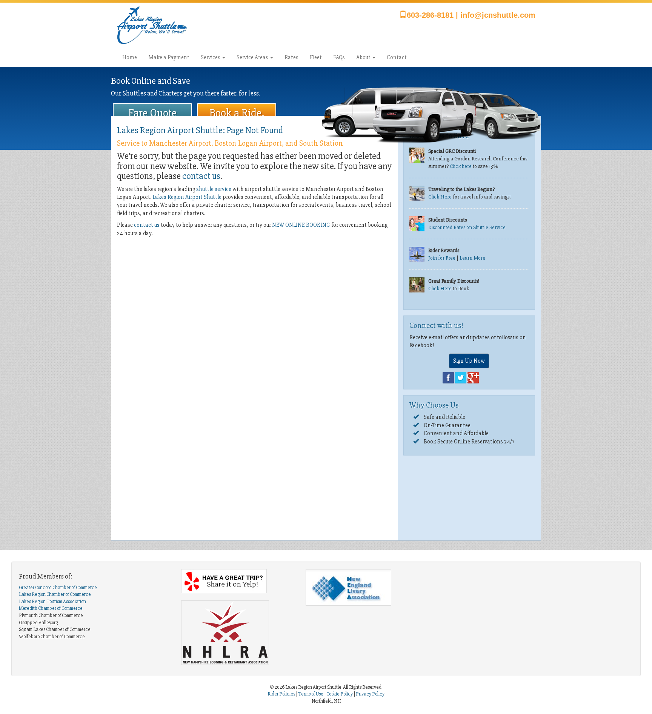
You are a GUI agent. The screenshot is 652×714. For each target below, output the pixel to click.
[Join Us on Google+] (473, 377)
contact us (201, 176)
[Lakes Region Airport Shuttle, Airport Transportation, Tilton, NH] (343, 630)
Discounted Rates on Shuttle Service (467, 227)
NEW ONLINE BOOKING (301, 225)
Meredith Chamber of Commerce (51, 608)
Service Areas (253, 57)
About (364, 57)
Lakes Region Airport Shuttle (186, 197)
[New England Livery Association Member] (362, 587)
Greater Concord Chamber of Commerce (58, 588)
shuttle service (213, 189)
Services (211, 57)
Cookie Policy (339, 694)
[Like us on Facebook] (448, 377)
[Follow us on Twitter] (460, 377)
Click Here (440, 197)
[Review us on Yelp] (237, 581)
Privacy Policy (370, 694)
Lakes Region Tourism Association (52, 602)
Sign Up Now (469, 360)
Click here (461, 166)
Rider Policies (282, 694)
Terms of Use (310, 694)
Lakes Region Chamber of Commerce (55, 594)
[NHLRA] (237, 632)
